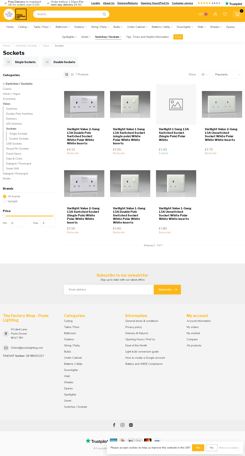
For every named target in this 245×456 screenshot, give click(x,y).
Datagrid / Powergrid (18, 163)
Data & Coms (14, 158)
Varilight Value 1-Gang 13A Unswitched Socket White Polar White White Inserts (175, 214)
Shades (214, 27)
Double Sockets (19, 138)
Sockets (59, 46)
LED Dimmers (14, 124)
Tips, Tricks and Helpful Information (147, 37)
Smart (84, 37)
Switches (11, 109)
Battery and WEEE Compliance (144, 364)
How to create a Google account (145, 358)
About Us (108, 3)
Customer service (182, 3)
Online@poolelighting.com (27, 348)
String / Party (99, 27)
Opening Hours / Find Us (140, 339)
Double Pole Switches (19, 114)
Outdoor (79, 27)
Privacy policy (133, 327)
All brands (14, 196)
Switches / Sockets (107, 37)
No (211, 447)
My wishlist (193, 333)
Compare (192, 339)
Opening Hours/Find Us (155, 3)
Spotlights (68, 37)
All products (194, 345)
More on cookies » (229, 447)
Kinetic (7, 178)
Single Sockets (18, 134)
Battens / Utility (161, 27)
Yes (198, 447)
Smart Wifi (12, 168)
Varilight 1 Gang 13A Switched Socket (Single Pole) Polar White (174, 134)
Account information (199, 321)
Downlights (184, 27)
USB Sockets (14, 143)
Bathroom (61, 27)
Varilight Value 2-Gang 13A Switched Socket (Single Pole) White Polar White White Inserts (83, 215)
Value (46, 46)
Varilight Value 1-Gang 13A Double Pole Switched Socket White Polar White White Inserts (129, 215)
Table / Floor (41, 27)
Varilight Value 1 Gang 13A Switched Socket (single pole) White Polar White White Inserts (129, 136)
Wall (200, 27)
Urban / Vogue (11, 94)
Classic (7, 89)
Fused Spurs (13, 153)
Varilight (12, 201)
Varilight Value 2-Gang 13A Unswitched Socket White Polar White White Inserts (221, 134)
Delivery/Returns (127, 3)
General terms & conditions (141, 321)
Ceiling (22, 27)
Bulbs (117, 27)
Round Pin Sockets (17, 148)
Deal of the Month (136, 345)
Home (10, 27)
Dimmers (11, 119)
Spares (230, 27)
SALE (178, 37)
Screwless (9, 99)
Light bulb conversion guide (142, 351)
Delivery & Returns (136, 333)
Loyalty (95, 3)
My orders (193, 327)
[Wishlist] (225, 14)
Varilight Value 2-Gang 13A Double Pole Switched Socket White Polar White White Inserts (83, 136)
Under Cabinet (136, 27)
